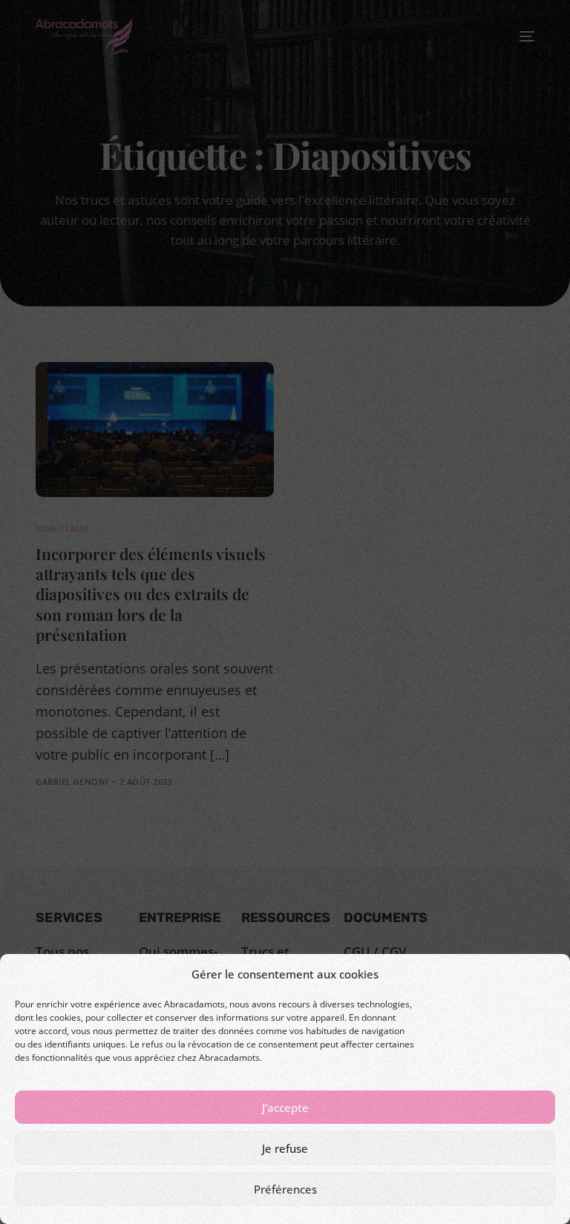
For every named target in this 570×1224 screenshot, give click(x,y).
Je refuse (285, 1148)
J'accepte (285, 1107)
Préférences (285, 1189)
